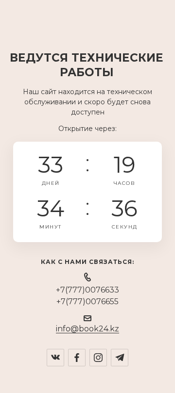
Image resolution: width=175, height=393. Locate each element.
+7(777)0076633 (87, 290)
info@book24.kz (87, 328)
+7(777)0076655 (87, 301)
